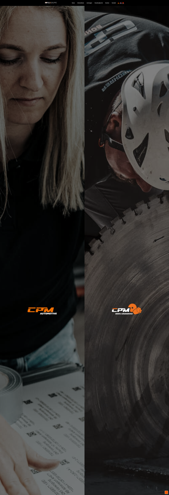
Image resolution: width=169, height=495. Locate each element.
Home (73, 3)
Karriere (107, 3)
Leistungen (89, 3)
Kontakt (114, 3)
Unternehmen (80, 3)
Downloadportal (99, 3)
